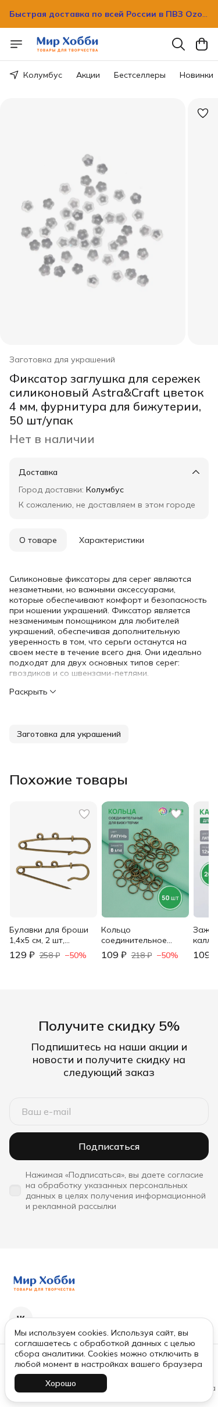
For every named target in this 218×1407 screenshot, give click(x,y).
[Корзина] (202, 44)
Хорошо (60, 1383)
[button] (68, 734)
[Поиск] (178, 44)
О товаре (38, 540)
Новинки (196, 75)
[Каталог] (16, 44)
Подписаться (109, 1146)
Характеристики (111, 540)
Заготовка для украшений (62, 359)
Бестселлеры (140, 75)
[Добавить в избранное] (203, 113)
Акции (88, 75)
